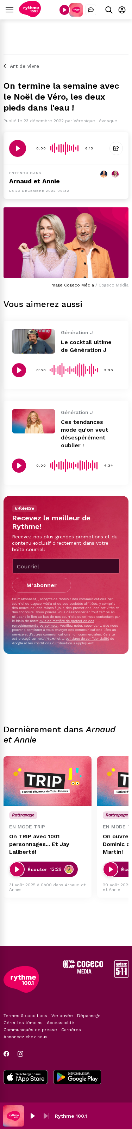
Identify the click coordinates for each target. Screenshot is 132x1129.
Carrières (71, 1029)
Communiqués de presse (30, 1029)
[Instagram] (20, 1054)
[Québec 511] (121, 976)
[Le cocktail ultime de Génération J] (33, 341)
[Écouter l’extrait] (17, 148)
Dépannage (89, 1015)
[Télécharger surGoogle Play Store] (77, 1078)
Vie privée (62, 1015)
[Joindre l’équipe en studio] (91, 10)
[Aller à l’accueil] (30, 15)
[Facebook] (6, 1054)
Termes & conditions (25, 1015)
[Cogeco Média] (83, 971)
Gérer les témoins (23, 1022)
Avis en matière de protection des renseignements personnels (53, 623)
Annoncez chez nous (26, 1036)
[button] (32, 1116)
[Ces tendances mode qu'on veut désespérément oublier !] (33, 421)
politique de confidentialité (87, 638)
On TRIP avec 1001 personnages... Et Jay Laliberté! (39, 844)
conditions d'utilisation (53, 643)
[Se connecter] (122, 9)
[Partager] (116, 148)
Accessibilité (60, 1022)
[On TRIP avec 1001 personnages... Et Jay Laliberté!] (48, 781)
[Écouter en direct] (64, 10)
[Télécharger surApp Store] (26, 1078)
